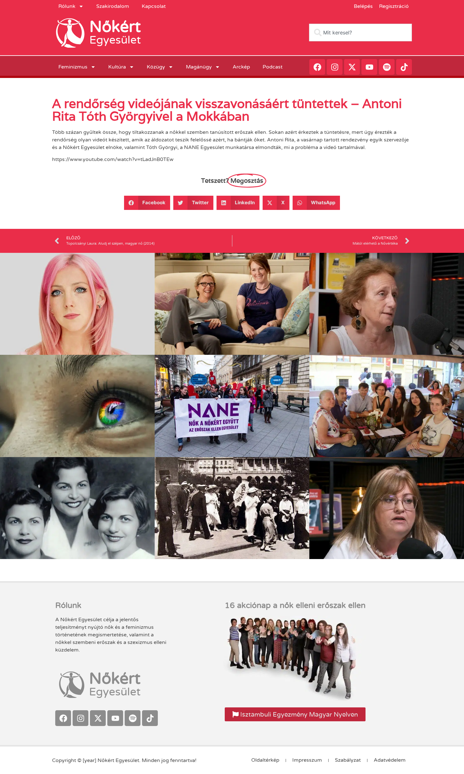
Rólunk (66, 6)
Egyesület (115, 40)
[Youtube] (369, 67)
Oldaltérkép (265, 760)
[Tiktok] (404, 67)
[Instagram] (334, 67)
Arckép (241, 67)
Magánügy (199, 67)
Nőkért (115, 26)
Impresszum (307, 760)
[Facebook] (317, 67)
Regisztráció (394, 6)
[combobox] (360, 32)
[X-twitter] (352, 67)
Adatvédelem (390, 760)
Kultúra (117, 67)
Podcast (273, 67)
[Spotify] (387, 67)
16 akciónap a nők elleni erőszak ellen (295, 605)
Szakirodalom (112, 6)
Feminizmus (72, 67)
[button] (147, 203)
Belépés (363, 6)
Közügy (156, 67)
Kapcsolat (154, 6)
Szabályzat (348, 760)
